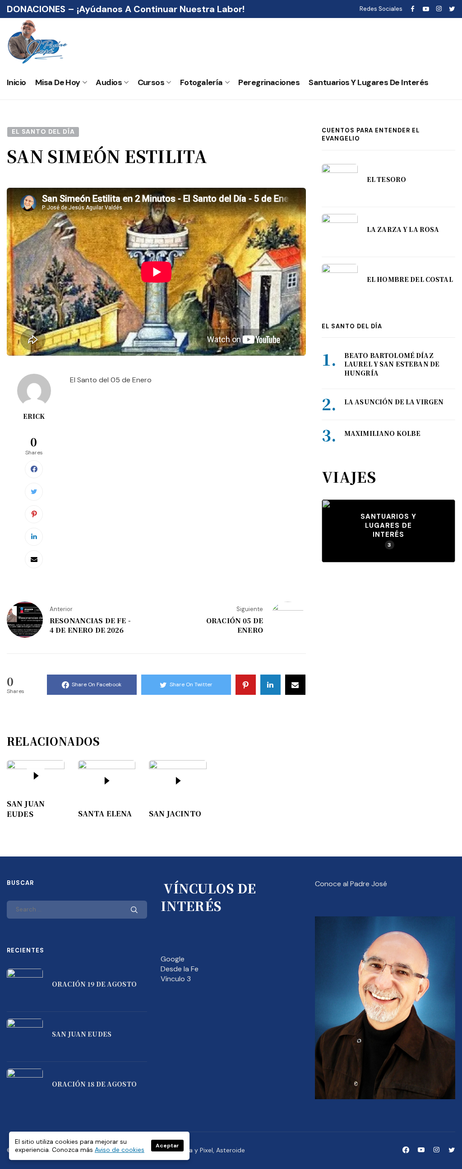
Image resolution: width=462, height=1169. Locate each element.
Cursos (151, 82)
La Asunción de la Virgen (394, 401)
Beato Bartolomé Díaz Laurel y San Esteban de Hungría (391, 364)
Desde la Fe (180, 969)
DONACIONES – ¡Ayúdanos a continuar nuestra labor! (126, 9)
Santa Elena (105, 814)
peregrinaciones (269, 82)
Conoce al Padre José (351, 883)
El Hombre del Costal (410, 279)
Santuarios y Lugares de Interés (368, 82)
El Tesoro (386, 179)
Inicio (16, 82)
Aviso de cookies (119, 1150)
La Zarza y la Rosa (403, 229)
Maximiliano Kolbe (382, 433)
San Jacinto (175, 814)
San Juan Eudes (26, 809)
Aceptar (167, 1145)
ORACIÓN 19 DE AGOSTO (94, 983)
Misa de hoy (57, 82)
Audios (109, 82)
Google (173, 959)
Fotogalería (201, 82)
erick (34, 416)
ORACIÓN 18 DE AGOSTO (94, 1083)
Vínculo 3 (176, 978)
